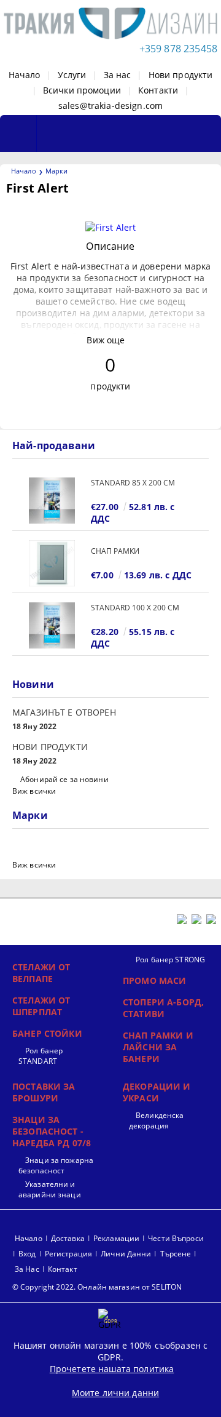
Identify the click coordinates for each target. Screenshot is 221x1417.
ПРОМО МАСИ (154, 980)
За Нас (27, 1269)
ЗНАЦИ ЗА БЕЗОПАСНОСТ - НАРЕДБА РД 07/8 (51, 1131)
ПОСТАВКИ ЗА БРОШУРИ (44, 1092)
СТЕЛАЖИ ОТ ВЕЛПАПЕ (41, 972)
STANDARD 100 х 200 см (135, 607)
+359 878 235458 (178, 48)
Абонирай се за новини (64, 779)
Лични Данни (126, 1253)
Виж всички (34, 791)
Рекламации (116, 1238)
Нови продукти (181, 75)
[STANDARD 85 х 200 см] (51, 500)
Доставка (68, 1238)
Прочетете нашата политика (112, 1369)
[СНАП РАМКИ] (51, 563)
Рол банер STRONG (170, 959)
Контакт (62, 1269)
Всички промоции (82, 90)
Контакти (158, 90)
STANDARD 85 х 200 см (133, 482)
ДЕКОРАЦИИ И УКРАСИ (157, 1092)
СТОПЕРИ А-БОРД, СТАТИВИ (163, 1008)
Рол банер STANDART (40, 1055)
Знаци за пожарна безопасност (55, 1165)
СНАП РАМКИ (115, 551)
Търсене (176, 1253)
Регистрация (68, 1253)
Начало (25, 75)
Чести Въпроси (176, 1238)
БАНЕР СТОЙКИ (47, 1033)
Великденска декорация (156, 1120)
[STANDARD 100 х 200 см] (51, 625)
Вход (27, 1253)
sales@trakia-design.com (110, 105)
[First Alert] (110, 227)
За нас (117, 75)
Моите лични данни (115, 1393)
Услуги (72, 75)
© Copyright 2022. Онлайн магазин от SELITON (97, 1287)
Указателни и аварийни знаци (49, 1189)
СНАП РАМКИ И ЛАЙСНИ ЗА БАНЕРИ (158, 1046)
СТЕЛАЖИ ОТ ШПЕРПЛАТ (41, 1006)
